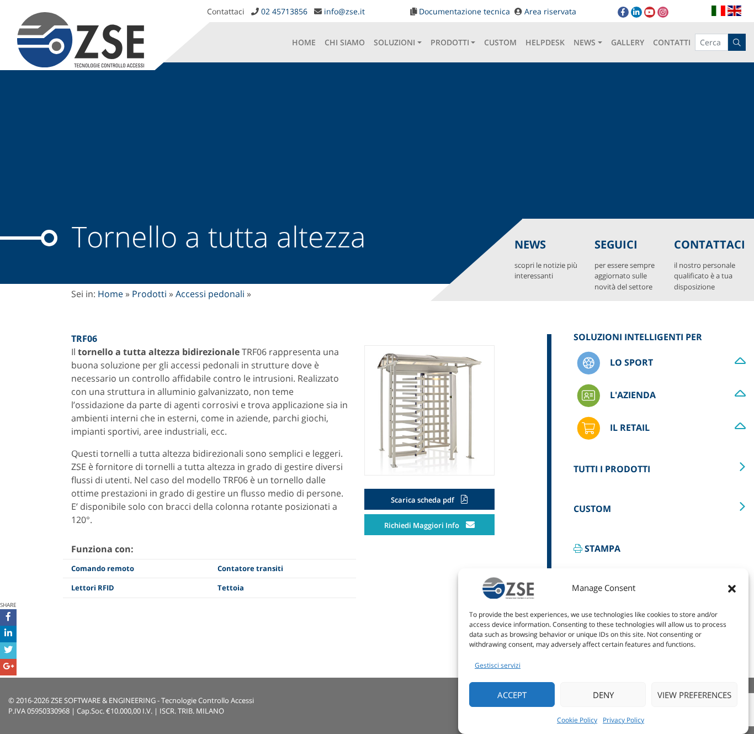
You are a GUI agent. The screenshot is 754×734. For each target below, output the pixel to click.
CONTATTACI (709, 264)
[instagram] (662, 12)
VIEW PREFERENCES (694, 694)
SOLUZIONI (394, 42)
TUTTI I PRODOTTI (612, 469)
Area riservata (550, 11)
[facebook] (623, 12)
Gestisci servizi (498, 665)
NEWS (585, 42)
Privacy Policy (623, 720)
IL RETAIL (628, 427)
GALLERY (627, 42)
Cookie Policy (577, 720)
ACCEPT (512, 694)
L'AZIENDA (631, 395)
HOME (304, 42)
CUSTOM (500, 42)
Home (110, 294)
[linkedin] (636, 12)
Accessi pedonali (210, 294)
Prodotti (149, 294)
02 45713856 (284, 11)
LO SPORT (630, 362)
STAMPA (601, 548)
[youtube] (649, 12)
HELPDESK (545, 42)
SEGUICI (624, 264)
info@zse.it (344, 11)
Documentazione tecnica (464, 11)
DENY (603, 694)
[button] (731, 587)
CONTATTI (672, 42)
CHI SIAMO (345, 42)
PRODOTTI (450, 42)
